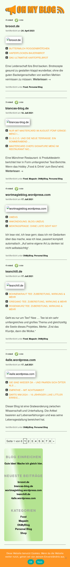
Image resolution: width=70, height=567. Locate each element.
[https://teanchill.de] (33, 285)
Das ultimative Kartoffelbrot (28, 57)
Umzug (13, 217)
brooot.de (12, 26)
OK (30, 562)
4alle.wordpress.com (20, 360)
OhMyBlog (43, 178)
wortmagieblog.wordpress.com (28, 194)
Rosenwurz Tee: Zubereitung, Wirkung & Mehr (36, 307)
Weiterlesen (42, 79)
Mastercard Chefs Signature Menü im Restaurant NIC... (34, 147)
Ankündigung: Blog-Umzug (26, 221)
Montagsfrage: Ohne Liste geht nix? (33, 226)
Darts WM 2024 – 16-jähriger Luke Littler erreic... (36, 396)
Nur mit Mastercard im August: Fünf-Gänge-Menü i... (38, 132)
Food (25, 86)
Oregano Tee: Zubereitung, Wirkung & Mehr (38, 301)
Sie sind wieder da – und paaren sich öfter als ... (37, 384)
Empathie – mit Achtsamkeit (26, 390)
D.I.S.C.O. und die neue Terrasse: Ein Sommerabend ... (32, 139)
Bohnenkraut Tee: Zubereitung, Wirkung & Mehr (37, 295)
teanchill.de (13, 271)
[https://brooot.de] (33, 40)
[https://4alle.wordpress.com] (33, 374)
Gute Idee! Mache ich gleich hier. (23, 463)
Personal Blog (35, 86)
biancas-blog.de (17, 108)
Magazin (33, 178)
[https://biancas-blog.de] (33, 122)
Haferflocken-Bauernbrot (27, 53)
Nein (39, 562)
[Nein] (65, 558)
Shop (23, 533)
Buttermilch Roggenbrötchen (29, 48)
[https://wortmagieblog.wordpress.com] (33, 208)
